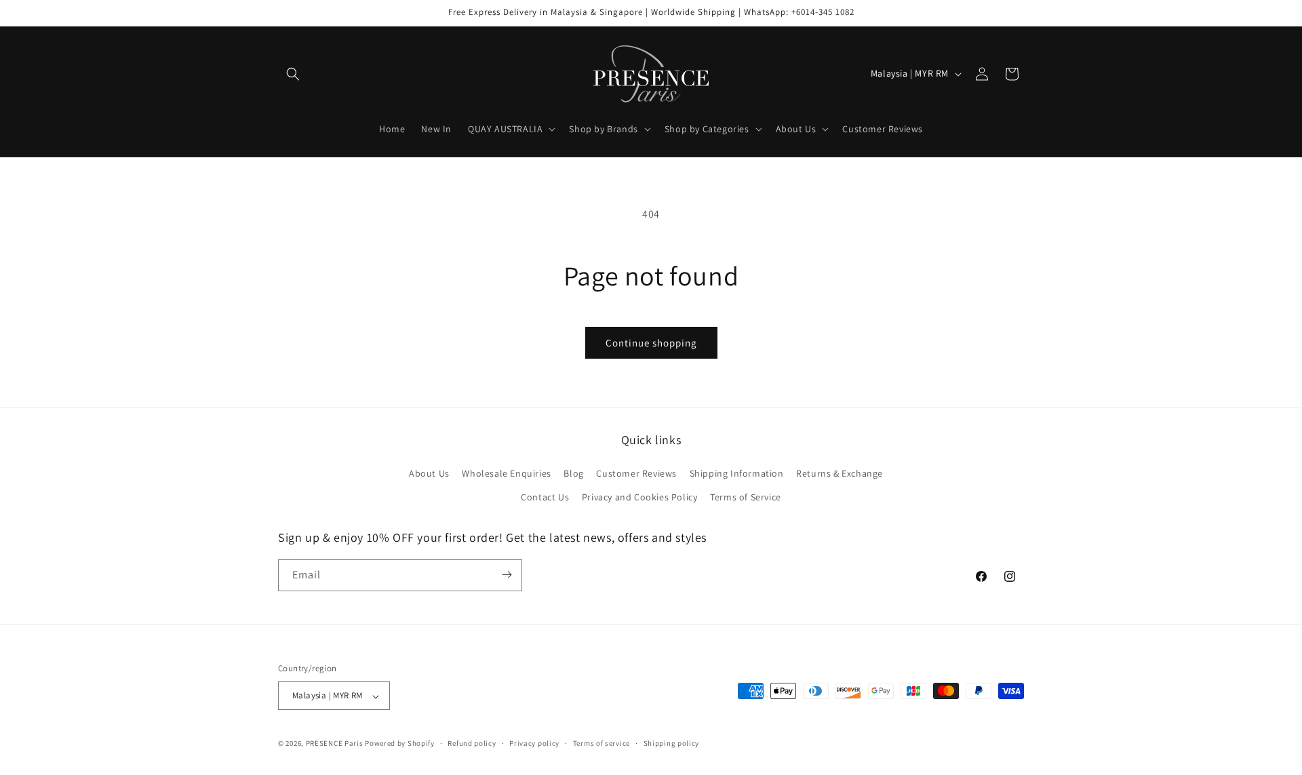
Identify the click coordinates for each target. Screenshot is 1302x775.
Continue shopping (651, 342)
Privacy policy (534, 743)
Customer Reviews (636, 472)
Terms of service (601, 743)
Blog (573, 472)
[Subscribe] (506, 575)
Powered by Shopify (400, 744)
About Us (429, 472)
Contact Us (545, 497)
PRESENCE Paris (334, 744)
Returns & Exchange (839, 472)
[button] (293, 74)
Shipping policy (672, 743)
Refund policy (472, 743)
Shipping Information (737, 472)
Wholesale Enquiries (506, 472)
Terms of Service (745, 497)
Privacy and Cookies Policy (640, 497)
